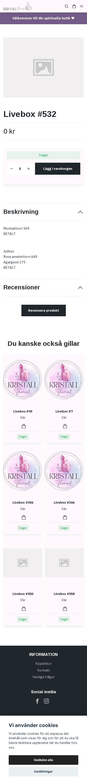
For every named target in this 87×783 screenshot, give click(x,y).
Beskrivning (21, 211)
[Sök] (66, 6)
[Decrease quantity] (11, 169)
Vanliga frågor (44, 677)
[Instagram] (46, 701)
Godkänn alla (43, 760)
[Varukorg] (74, 6)
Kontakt (43, 670)
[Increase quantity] (28, 169)
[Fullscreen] (43, 68)
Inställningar (43, 771)
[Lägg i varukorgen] (23, 426)
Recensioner (21, 287)
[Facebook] (37, 701)
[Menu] (81, 6)
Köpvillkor (43, 663)
